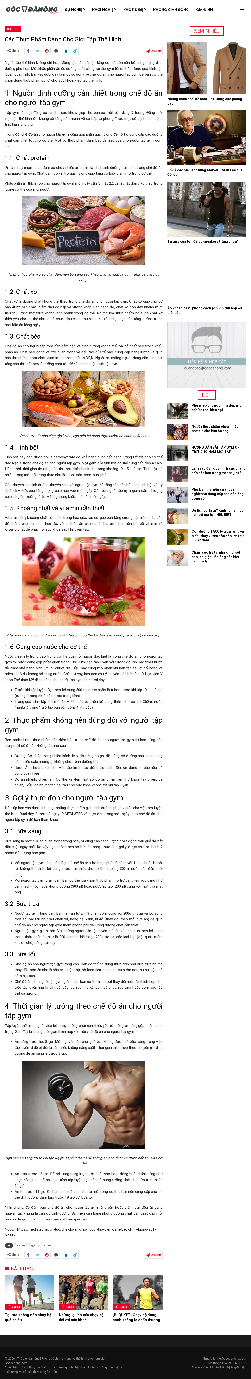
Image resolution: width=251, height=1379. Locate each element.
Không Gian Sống (171, 9)
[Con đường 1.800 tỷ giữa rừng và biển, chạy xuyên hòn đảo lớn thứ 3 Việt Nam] (177, 537)
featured (21, 1245)
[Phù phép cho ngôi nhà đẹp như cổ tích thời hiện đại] (177, 411)
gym (33, 1245)
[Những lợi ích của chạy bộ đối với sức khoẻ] (83, 1292)
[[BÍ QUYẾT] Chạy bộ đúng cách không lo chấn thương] (137, 1292)
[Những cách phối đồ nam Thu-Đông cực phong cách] (206, 66)
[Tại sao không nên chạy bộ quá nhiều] (29, 1292)
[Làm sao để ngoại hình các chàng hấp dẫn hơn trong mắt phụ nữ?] (177, 474)
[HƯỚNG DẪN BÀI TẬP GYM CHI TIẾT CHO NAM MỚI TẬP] (177, 453)
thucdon (46, 1245)
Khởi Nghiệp (104, 9)
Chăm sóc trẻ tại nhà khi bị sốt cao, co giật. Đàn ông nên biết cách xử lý (216, 556)
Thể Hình (13, 29)
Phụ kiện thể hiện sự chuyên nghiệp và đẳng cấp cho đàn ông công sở (218, 494)
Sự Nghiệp (75, 9)
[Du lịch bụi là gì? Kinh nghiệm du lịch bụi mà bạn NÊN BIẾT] (177, 516)
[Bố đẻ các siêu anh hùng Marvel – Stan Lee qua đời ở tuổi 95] (206, 138)
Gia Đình (204, 9)
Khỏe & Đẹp (134, 9)
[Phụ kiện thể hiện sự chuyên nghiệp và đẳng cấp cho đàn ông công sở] (177, 495)
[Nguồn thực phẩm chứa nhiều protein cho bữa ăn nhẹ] (177, 432)
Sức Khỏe (14, 1307)
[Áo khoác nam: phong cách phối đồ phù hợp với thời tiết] (206, 276)
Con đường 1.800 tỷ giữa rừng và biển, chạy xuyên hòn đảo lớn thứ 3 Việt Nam (218, 535)
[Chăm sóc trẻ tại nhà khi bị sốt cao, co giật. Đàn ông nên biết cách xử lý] (177, 558)
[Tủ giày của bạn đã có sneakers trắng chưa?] (206, 209)
